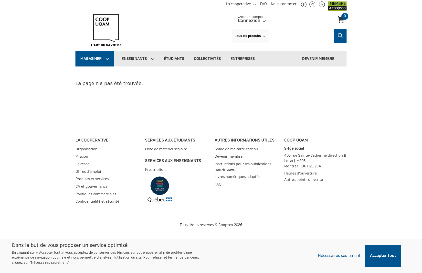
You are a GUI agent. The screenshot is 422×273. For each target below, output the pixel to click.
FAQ (218, 184)
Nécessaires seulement (339, 256)
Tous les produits (248, 36)
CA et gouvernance (91, 186)
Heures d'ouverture (300, 173)
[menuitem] (241, 3)
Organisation (86, 149)
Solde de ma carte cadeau (236, 149)
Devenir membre (229, 156)
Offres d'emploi (88, 172)
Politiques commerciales (95, 194)
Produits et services (92, 179)
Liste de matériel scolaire (166, 149)
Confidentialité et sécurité (97, 201)
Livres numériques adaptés (237, 177)
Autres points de (303, 180)
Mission (81, 156)
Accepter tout (383, 256)
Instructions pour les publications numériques (243, 166)
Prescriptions (156, 170)
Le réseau (83, 164)
